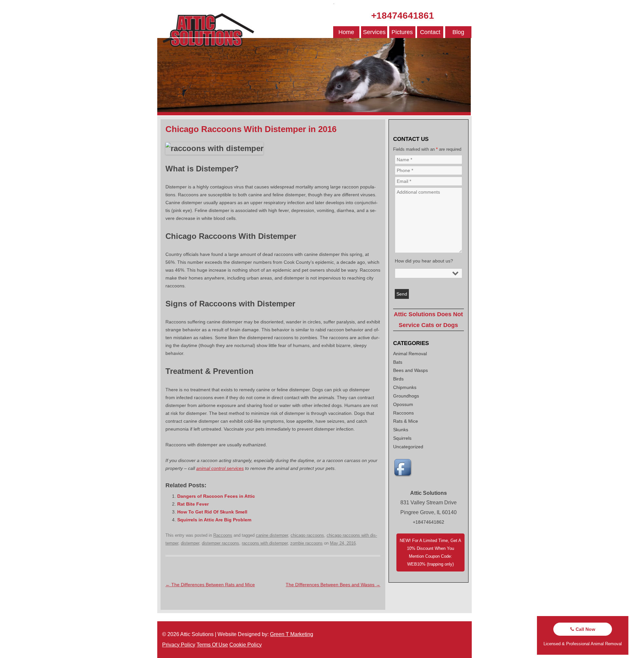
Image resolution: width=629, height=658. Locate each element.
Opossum (403, 404)
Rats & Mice (405, 421)
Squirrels (402, 438)
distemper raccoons (220, 543)
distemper (190, 543)
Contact (430, 32)
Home (346, 32)
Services (374, 32)
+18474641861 (402, 15)
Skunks (400, 429)
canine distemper (272, 535)
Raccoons (222, 535)
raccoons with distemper (265, 543)
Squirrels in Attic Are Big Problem (214, 519)
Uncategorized (408, 446)
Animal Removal (410, 353)
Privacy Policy (178, 645)
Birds (398, 378)
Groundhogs (406, 395)
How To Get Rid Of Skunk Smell (212, 511)
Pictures (402, 32)
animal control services (220, 468)
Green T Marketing (291, 634)
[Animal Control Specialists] (314, 113)
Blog (458, 32)
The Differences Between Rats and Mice (210, 584)
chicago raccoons (307, 535)
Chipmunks (404, 387)
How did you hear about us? (424, 260)
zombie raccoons (306, 543)
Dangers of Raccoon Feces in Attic (216, 496)
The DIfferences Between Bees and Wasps (333, 584)
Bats (397, 362)
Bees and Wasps (410, 370)
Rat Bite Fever (193, 504)
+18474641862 (428, 522)
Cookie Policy (245, 645)
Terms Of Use (212, 645)
